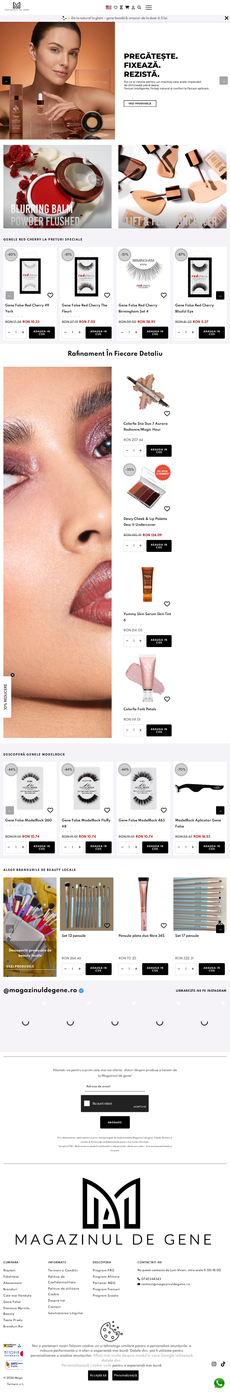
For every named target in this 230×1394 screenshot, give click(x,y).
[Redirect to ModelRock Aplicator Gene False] (200, 788)
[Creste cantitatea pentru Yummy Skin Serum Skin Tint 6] (140, 641)
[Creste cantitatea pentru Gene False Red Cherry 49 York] (23, 332)
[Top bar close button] (226, 18)
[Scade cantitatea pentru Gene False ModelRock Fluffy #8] (65, 847)
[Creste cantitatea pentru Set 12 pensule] (79, 969)
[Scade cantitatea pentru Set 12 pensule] (65, 969)
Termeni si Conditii (20, 1384)
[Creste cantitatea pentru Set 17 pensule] (192, 969)
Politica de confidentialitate (105, 1142)
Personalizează (125, 1375)
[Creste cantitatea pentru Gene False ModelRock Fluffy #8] (79, 847)
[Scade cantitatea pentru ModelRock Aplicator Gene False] (178, 847)
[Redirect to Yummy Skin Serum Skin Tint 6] (147, 583)
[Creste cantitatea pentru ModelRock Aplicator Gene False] (192, 847)
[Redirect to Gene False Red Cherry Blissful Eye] (200, 273)
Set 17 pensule (187, 936)
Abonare (115, 1122)
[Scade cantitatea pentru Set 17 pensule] (178, 969)
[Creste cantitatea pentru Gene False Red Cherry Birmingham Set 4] (136, 332)
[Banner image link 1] (115, 80)
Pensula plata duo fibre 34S (142, 936)
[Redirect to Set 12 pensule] (86, 904)
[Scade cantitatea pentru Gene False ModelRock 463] (122, 847)
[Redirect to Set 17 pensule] (200, 904)
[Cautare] (139, 7)
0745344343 (150, 1279)
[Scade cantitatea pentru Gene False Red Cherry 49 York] (8, 332)
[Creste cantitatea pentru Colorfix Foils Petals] (140, 730)
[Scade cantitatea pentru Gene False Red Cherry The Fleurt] (65, 332)
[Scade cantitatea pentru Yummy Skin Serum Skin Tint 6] (127, 641)
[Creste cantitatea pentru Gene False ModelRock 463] (136, 847)
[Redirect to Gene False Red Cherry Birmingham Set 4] (143, 273)
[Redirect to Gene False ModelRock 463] (143, 788)
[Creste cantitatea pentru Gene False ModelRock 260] (23, 847)
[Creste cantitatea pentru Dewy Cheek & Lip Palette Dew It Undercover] (140, 546)
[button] (223, 80)
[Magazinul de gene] (17, 6)
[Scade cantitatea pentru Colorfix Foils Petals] (127, 730)
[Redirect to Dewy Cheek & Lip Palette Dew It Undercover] (147, 488)
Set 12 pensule (74, 936)
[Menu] (149, 7)
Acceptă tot (98, 1375)
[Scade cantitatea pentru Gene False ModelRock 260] (8, 847)
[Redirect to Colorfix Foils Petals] (147, 678)
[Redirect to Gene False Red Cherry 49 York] (30, 273)
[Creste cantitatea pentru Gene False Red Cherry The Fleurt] (79, 332)
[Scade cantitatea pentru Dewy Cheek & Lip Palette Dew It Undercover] (127, 546)
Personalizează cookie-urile (86, 1365)
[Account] (133, 7)
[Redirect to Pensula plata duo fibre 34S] (143, 904)
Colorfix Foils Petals (140, 709)
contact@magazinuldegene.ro (165, 1284)
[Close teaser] (12, 675)
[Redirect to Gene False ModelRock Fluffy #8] (86, 788)
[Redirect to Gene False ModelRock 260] (30, 788)
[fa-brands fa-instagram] (214, 1364)
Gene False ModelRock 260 (28, 820)
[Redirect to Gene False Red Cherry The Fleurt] (86, 273)
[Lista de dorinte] (115, 7)
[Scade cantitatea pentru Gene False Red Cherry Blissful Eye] (178, 332)
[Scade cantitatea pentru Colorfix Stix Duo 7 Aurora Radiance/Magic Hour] (127, 450)
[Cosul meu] (127, 7)
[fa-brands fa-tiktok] (223, 1364)
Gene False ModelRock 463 (142, 820)
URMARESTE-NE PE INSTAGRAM (201, 990)
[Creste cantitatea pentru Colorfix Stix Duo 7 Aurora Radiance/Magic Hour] (140, 450)
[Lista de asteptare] (121, 7)
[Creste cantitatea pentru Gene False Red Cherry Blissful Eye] (192, 332)
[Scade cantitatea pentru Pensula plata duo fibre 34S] (122, 969)
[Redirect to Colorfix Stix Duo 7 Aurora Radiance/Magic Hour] (147, 392)
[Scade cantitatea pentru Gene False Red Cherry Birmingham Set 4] (122, 332)
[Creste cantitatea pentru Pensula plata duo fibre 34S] (136, 969)
